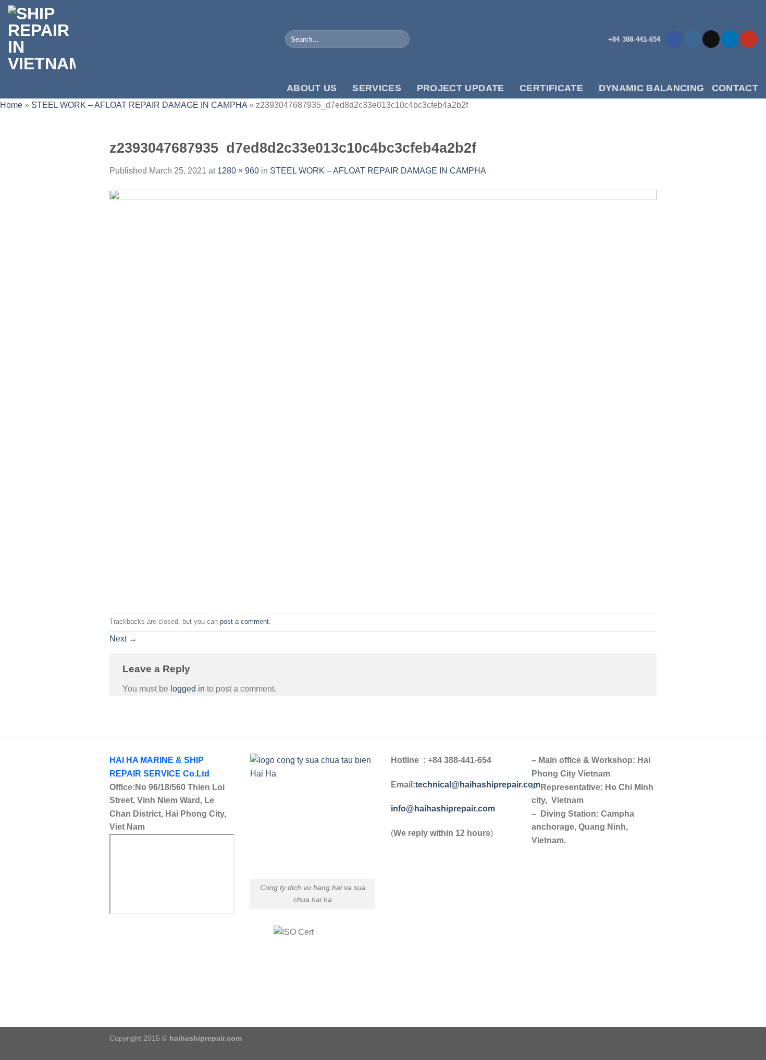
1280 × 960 (238, 170)
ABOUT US (312, 88)
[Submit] (400, 39)
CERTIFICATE (551, 88)
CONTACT (735, 88)
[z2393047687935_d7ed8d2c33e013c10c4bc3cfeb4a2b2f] (383, 394)
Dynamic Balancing (652, 88)
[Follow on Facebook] (673, 39)
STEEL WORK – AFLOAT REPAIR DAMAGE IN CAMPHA (139, 105)
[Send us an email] (711, 39)
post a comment (244, 621)
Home (11, 105)
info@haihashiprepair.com (444, 808)
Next (123, 638)
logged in (187, 688)
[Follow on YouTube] (748, 39)
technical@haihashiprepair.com (477, 784)
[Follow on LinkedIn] (729, 39)
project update (460, 88)
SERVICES (376, 88)
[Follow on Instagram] (692, 39)
